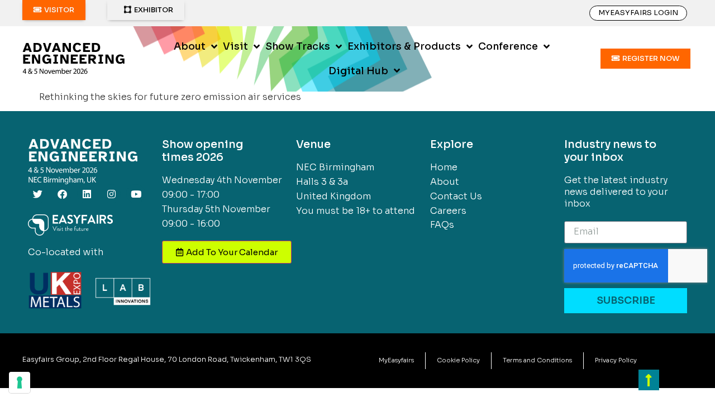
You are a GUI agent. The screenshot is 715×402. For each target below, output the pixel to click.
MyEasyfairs (396, 360)
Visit (235, 46)
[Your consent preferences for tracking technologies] (19, 382)
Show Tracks (297, 46)
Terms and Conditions (537, 360)
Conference (508, 46)
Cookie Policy (458, 360)
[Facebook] (62, 193)
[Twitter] (37, 193)
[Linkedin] (86, 193)
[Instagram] (111, 193)
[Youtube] (135, 193)
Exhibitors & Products (404, 46)
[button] (53, 10)
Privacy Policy (616, 360)
